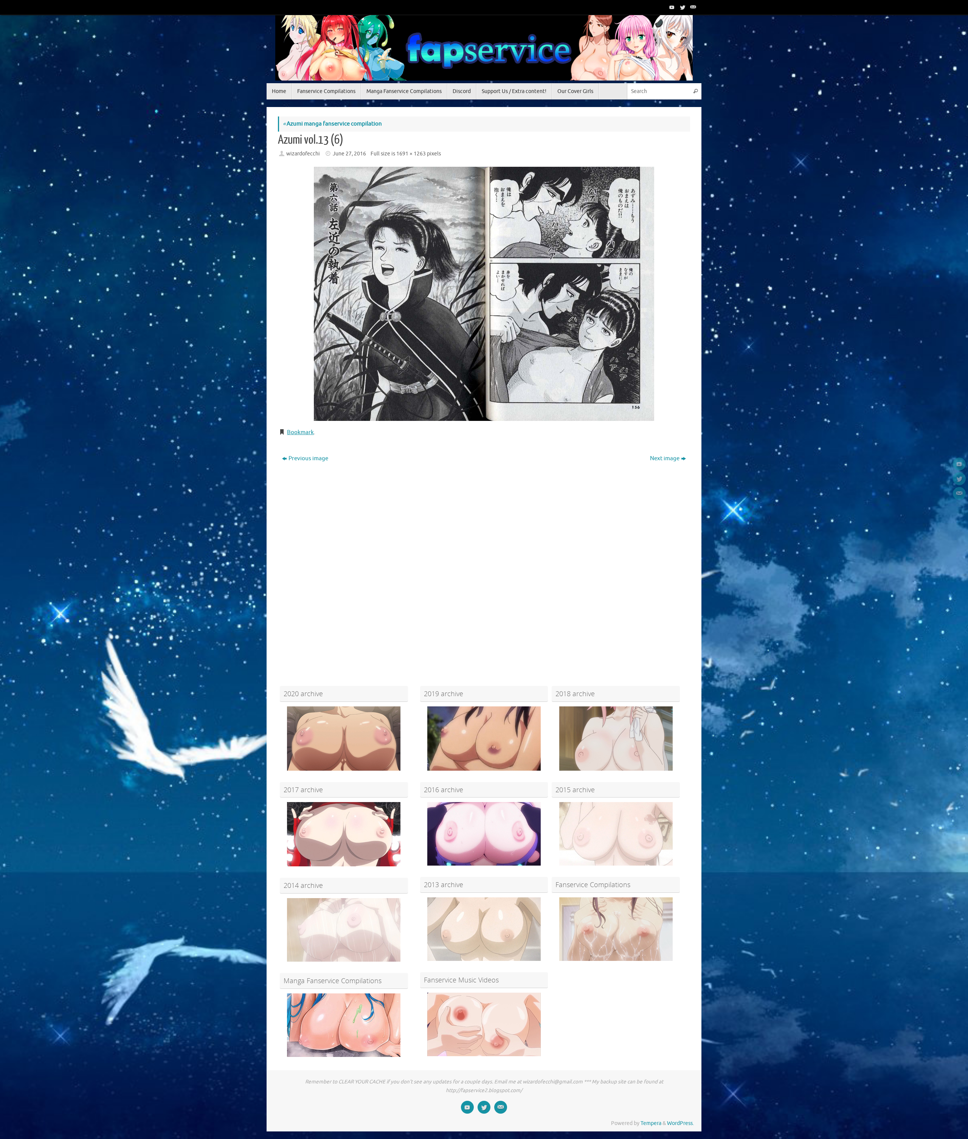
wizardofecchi (303, 154)
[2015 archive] (616, 834)
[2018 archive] (616, 738)
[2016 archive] (484, 834)
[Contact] (692, 7)
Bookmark (300, 432)
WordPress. (680, 1123)
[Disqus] (484, 561)
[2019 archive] (484, 738)
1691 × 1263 (411, 154)
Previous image (308, 458)
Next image (664, 458)
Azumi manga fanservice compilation (332, 123)
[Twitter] (681, 7)
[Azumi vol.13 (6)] (484, 294)
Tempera (651, 1123)
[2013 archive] (484, 929)
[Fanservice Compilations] (616, 929)
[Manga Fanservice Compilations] (344, 1025)
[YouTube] (671, 7)
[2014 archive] (344, 930)
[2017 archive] (344, 834)
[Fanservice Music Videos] (484, 1024)
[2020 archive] (344, 738)
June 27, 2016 (349, 154)
